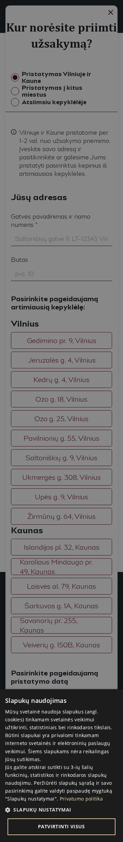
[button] (61, 809)
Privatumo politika (81, 798)
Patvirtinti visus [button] (61, 826)
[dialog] (61, 765)
